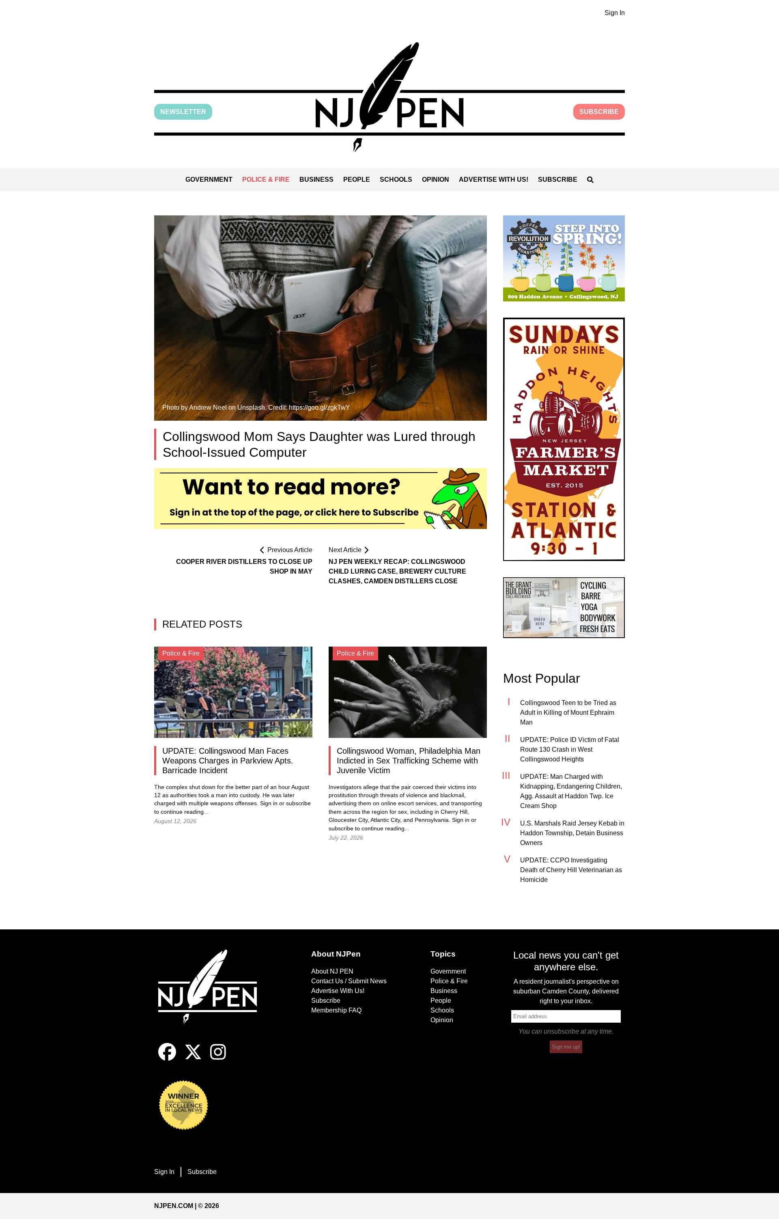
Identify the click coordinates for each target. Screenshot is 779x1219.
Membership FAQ (336, 1010)
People (356, 179)
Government (208, 179)
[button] (389, 97)
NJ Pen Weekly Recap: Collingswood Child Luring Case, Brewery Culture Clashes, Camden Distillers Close (397, 571)
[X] (193, 1058)
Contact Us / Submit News (349, 981)
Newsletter (183, 111)
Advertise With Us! (493, 179)
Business (316, 179)
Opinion (435, 179)
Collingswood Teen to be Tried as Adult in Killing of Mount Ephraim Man (568, 712)
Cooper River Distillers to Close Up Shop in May (244, 566)
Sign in (269, 803)
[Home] (213, 996)
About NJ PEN (332, 971)
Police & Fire (266, 179)
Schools (396, 179)
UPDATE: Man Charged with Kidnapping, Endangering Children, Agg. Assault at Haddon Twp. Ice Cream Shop (571, 791)
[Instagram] (218, 1058)
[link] (564, 258)
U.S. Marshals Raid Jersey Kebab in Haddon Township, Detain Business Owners (572, 833)
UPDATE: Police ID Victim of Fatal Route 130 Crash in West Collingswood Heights (569, 749)
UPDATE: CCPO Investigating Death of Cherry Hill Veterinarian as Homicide (571, 870)
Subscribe (599, 111)
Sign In (615, 12)
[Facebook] (167, 1058)
